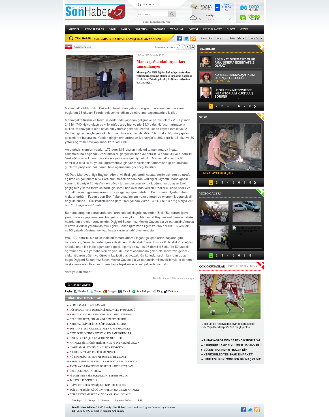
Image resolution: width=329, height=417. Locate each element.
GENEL (244, 29)
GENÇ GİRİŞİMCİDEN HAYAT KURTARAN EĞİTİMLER (100, 333)
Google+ (112, 291)
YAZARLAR (177, 29)
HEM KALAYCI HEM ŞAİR (216, 173)
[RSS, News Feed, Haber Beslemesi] (193, 38)
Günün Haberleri (237, 38)
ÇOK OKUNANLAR (212, 266)
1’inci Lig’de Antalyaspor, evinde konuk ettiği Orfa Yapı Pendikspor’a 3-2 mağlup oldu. (228, 325)
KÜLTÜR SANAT (212, 29)
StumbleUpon (144, 291)
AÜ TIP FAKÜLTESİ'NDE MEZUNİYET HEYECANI (98, 357)
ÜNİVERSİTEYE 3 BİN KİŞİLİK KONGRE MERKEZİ (98, 385)
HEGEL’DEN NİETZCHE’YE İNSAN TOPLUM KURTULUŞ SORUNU (234, 94)
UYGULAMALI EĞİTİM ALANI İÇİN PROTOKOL (97, 347)
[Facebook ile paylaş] (179, 38)
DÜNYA (231, 29)
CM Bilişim (118, 410)
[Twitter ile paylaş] (186, 38)
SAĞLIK (125, 29)
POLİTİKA (141, 29)
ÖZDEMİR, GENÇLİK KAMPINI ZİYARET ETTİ (96, 338)
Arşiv (220, 38)
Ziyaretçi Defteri (123, 400)
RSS (140, 400)
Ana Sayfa (256, 38)
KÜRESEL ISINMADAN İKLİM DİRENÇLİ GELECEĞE (235, 78)
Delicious (173, 291)
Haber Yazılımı (103, 410)
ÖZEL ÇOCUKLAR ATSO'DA (85, 371)
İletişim (105, 400)
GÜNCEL (74, 29)
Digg (159, 291)
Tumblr (127, 291)
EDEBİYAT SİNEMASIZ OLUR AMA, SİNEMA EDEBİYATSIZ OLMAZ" (235, 63)
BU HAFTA (242, 266)
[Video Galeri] (250, 17)
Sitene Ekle (206, 38)
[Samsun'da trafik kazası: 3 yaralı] (214, 237)
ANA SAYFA (148, 5)
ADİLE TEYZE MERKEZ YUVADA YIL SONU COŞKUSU (101, 394)
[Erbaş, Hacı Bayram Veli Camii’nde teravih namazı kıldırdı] (214, 211)
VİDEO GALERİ (210, 193)
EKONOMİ (159, 29)
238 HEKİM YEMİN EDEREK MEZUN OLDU (94, 352)
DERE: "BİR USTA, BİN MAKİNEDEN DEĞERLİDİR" (98, 319)
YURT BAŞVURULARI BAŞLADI (88, 305)
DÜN (231, 266)
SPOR (112, 29)
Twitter (98, 291)
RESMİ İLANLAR (94, 29)
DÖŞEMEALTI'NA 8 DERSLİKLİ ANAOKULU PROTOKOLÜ (102, 310)
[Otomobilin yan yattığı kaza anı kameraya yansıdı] (247, 211)
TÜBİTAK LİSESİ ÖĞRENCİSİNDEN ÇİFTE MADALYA (100, 328)
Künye (91, 400)
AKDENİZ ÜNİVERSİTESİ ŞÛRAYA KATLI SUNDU (98, 324)
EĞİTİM (193, 29)
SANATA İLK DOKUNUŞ (83, 380)
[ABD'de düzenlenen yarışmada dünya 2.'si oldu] (247, 237)
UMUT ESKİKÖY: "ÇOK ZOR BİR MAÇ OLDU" (232, 359)
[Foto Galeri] (250, 7)
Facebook (83, 291)
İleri (255, 106)
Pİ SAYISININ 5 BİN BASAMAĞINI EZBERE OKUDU (99, 375)
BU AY (253, 266)
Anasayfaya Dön (82, 46)
